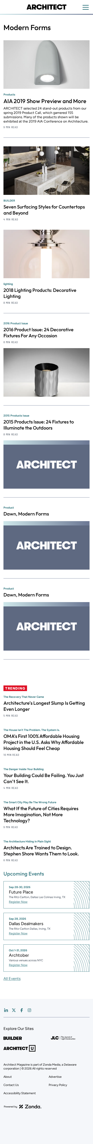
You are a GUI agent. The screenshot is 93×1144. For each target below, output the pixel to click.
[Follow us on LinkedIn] (6, 1010)
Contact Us (11, 1085)
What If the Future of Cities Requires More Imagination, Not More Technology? (40, 814)
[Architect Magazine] (46, 7)
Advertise (55, 1077)
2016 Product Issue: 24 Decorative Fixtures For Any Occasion (38, 332)
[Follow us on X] (13, 1010)
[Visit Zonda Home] (22, 1106)
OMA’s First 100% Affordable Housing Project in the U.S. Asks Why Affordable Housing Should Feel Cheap (43, 742)
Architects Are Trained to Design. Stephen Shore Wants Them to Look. (41, 851)
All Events (12, 978)
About (7, 1077)
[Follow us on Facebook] (21, 1010)
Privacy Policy (58, 1085)
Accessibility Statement (19, 1093)
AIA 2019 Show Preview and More (44, 101)
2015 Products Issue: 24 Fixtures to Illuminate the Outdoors (38, 425)
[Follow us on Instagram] (29, 1010)
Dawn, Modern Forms (26, 514)
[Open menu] (85, 7)
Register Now (18, 902)
